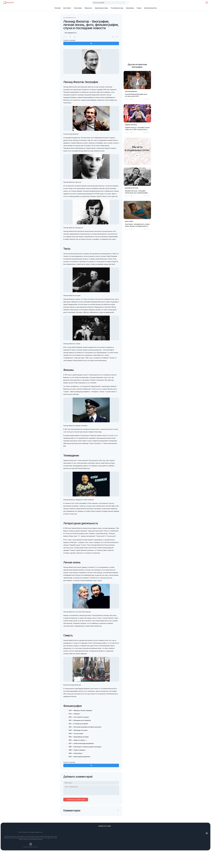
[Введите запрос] (110, 2)
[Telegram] (206, 2)
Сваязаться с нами (104, 826)
